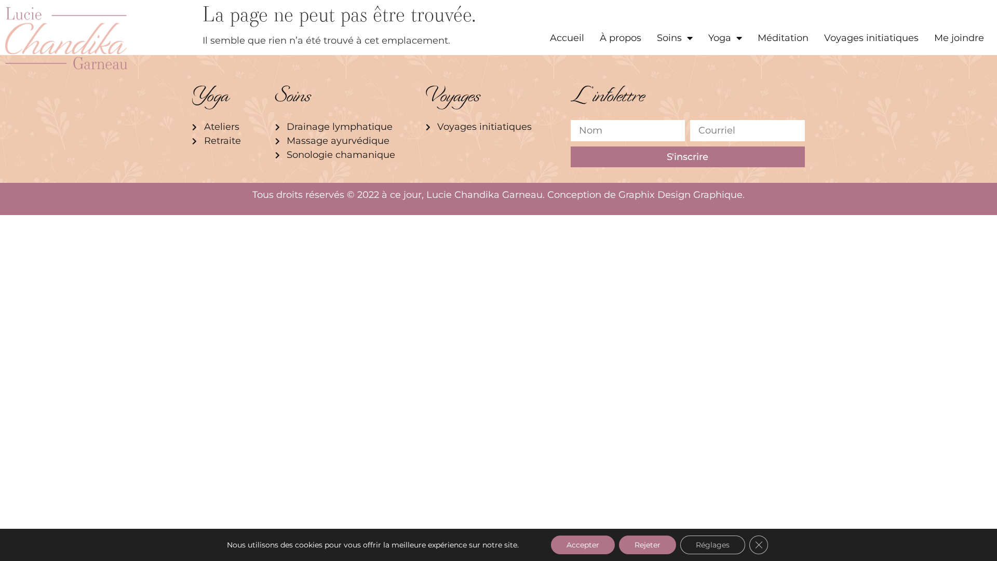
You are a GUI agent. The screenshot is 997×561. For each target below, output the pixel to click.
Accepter (583, 545)
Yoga (719, 38)
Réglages (713, 545)
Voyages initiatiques (871, 38)
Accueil (567, 38)
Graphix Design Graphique (680, 195)
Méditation (783, 38)
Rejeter (648, 545)
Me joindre (959, 38)
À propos (620, 38)
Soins (669, 38)
